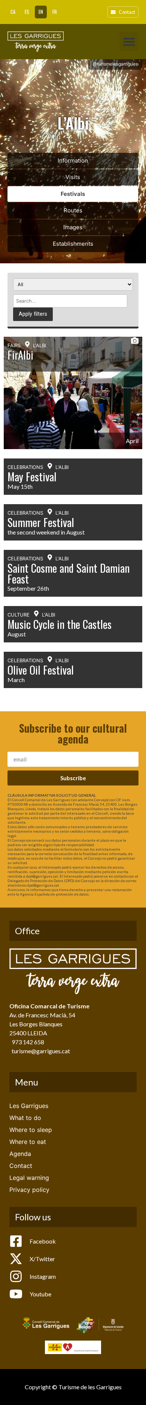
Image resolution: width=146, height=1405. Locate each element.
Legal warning (29, 1177)
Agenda (20, 1153)
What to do (25, 1117)
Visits (73, 177)
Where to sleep (30, 1129)
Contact (20, 1165)
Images (72, 227)
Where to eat (27, 1141)
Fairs (14, 345)
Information (73, 160)
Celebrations (25, 467)
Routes (73, 210)
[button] (129, 41)
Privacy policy (29, 1189)
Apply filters (33, 314)
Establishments (73, 243)
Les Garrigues (28, 1105)
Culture (18, 615)
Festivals (73, 193)
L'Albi (39, 345)
